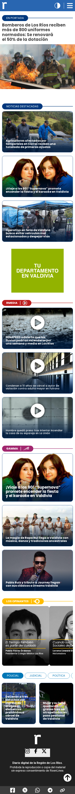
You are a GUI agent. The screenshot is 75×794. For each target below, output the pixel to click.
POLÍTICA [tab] (58, 676)
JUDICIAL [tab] (35, 676)
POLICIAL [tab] (13, 676)
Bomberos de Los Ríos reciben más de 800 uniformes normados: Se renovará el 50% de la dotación (34, 32)
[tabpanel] (37, 701)
